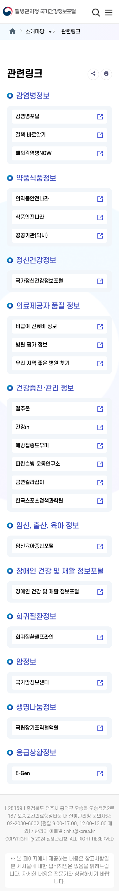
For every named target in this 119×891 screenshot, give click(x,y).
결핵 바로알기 (31, 135)
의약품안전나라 (32, 199)
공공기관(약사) (32, 236)
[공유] (93, 74)
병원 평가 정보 (31, 345)
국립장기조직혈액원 (37, 728)
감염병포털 (27, 116)
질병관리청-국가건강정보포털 (30, 12)
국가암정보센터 (32, 682)
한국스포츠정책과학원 (39, 501)
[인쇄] (106, 74)
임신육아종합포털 (35, 546)
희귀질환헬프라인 (35, 637)
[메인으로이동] (12, 32)
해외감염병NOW (34, 153)
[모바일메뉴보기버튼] (108, 12)
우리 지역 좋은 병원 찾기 (42, 363)
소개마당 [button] (34, 32)
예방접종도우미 (32, 446)
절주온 (23, 409)
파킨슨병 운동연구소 (38, 464)
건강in (22, 427)
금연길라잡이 (30, 482)
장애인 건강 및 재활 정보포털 (47, 592)
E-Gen (23, 773)
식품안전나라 (30, 217)
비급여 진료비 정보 (36, 326)
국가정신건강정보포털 (39, 281)
